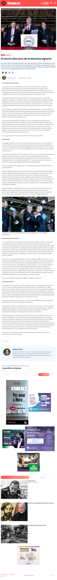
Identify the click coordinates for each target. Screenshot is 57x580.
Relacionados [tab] (15, 477)
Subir (53, 575)
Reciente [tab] (43, 477)
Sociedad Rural (5, 341)
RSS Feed (12, 574)
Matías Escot (12, 78)
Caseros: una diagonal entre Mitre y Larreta (40, 503)
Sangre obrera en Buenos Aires (37, 525)
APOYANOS (45, 3)
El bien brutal (31, 481)
